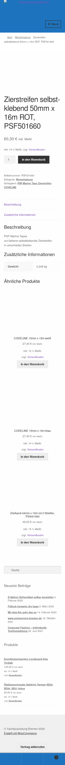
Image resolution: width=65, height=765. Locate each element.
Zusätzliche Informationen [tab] (20, 215)
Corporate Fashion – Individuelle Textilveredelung (27, 629)
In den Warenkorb (33, 159)
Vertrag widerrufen (32, 747)
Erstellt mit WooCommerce (20, 733)
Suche (32, 759)
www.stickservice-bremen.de (25, 618)
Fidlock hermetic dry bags (23, 606)
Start (9, 37)
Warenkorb (50, 756)
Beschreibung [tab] (12, 204)
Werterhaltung (23, 37)
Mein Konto (11, 759)
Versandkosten (37, 149)
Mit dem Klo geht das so (22, 612)
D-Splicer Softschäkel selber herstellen (31, 597)
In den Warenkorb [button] (32, 364)
